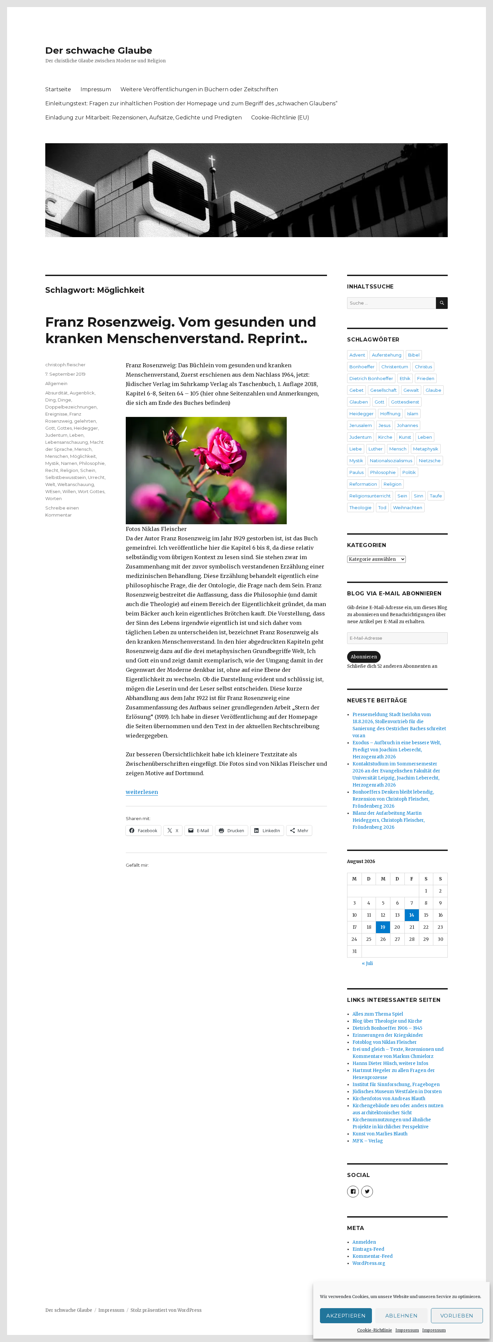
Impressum (407, 1330)
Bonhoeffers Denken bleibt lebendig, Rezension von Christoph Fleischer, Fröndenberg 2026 (393, 799)
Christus (423, 366)
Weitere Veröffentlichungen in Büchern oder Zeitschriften (199, 89)
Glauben (358, 402)
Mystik (52, 463)
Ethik (405, 378)
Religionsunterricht (370, 495)
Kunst (405, 437)
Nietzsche (430, 460)
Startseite (58, 89)
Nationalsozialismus (391, 460)
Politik (409, 472)
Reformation (363, 484)
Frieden (425, 378)
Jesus (384, 425)
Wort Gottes (91, 491)
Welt (50, 484)
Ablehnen (401, 1315)
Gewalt (411, 390)
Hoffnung (390, 413)
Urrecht (96, 477)
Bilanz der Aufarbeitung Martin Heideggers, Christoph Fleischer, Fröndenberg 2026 (388, 820)
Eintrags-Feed (368, 1249)
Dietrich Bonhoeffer (371, 378)
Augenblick (82, 392)
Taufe (436, 495)
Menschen (56, 456)
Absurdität (56, 392)
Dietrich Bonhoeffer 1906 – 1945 (387, 1028)
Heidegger (86, 428)
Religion (69, 470)
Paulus (356, 472)
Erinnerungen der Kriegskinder (387, 1035)
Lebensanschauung (66, 442)
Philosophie (92, 463)
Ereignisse (56, 414)
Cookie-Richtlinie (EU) (280, 117)
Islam (412, 413)
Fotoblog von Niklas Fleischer (384, 1042)
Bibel (414, 355)
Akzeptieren (346, 1315)
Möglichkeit (83, 456)
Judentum (56, 435)
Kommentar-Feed (372, 1256)
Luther (376, 448)
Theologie (360, 507)
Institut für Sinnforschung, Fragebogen (396, 1084)
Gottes (64, 428)
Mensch (83, 449)
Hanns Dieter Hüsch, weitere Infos (390, 1063)
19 (383, 927)
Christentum (394, 366)
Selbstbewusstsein (65, 477)
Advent (357, 355)
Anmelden (364, 1242)
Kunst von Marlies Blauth (379, 1134)
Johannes (407, 425)
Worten (53, 498)
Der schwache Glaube (98, 50)
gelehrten (85, 421)
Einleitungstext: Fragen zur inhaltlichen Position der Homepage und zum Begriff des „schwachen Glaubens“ (191, 103)
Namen (69, 463)
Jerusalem (360, 425)
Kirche (385, 437)
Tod (382, 507)
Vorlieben (457, 1315)
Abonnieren (364, 657)
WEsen (52, 491)
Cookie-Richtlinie (374, 1330)
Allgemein (56, 383)
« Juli (367, 963)
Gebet (356, 390)
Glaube (433, 390)
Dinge (64, 399)
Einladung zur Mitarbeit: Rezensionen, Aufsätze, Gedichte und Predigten (143, 117)
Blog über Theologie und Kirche (387, 1021)
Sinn (418, 495)
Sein (402, 495)
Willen (69, 491)
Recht (51, 470)
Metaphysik (425, 448)
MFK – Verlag (367, 1141)
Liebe (355, 448)
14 (411, 915)
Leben (76, 435)
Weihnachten (407, 507)
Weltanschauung (75, 484)
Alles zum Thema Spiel (377, 1014)
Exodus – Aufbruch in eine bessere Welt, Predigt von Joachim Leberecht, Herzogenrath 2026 (396, 750)
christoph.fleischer (65, 364)
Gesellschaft (383, 390)
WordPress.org (368, 1263)
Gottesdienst (405, 402)
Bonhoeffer (362, 366)
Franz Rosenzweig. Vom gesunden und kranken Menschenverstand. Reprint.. (180, 330)
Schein (87, 470)
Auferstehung (386, 355)
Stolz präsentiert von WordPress (166, 1310)
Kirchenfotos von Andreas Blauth (388, 1099)
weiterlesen (142, 792)
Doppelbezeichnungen (71, 407)
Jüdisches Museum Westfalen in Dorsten (397, 1091)
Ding (50, 399)
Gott (50, 428)
